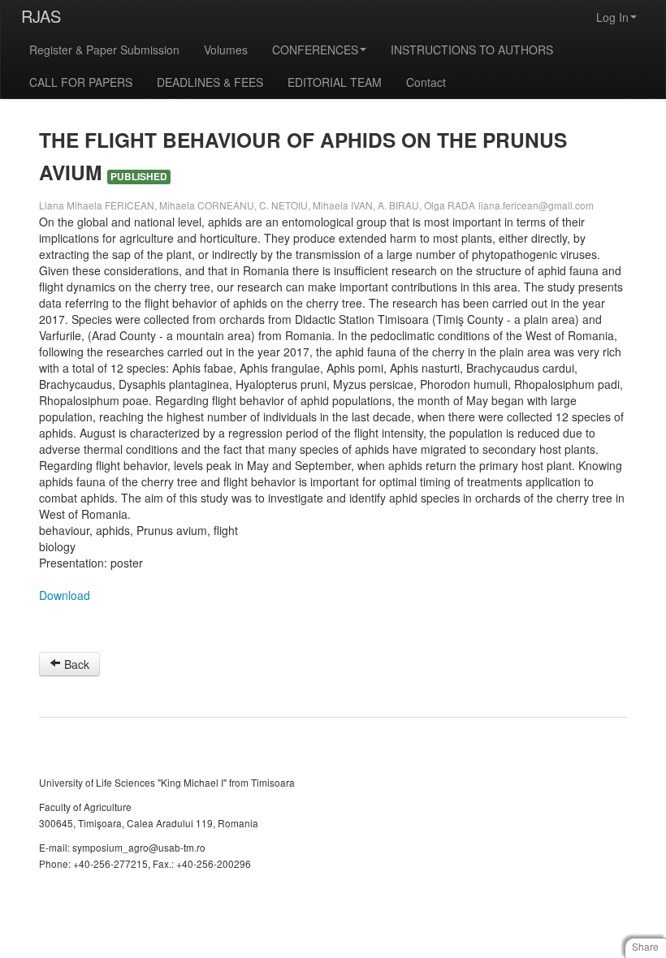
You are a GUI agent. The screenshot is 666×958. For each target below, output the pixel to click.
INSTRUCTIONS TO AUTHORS (472, 49)
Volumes (226, 49)
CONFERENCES (315, 49)
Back (75, 664)
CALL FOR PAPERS (80, 82)
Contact (426, 82)
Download (64, 595)
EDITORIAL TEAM (335, 82)
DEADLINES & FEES (210, 82)
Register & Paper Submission (104, 49)
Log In (612, 17)
